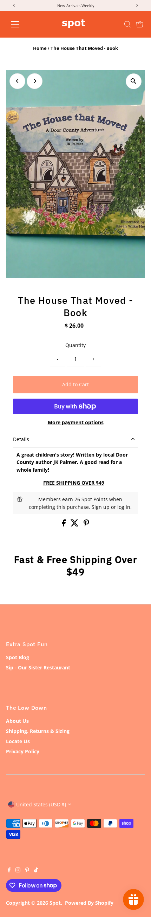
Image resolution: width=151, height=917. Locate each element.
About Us (17, 721)
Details (21, 439)
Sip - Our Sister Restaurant (38, 667)
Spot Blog (17, 657)
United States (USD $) (41, 804)
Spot (55, 902)
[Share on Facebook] (64, 524)
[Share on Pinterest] (86, 524)
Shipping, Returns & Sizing (38, 731)
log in (123, 507)
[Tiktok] (36, 870)
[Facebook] (9, 870)
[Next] (34, 81)
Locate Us (18, 741)
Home (40, 48)
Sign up (101, 507)
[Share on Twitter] (75, 524)
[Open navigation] (23, 24)
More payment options (76, 422)
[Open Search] (127, 24)
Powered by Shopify (89, 902)
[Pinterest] (27, 870)
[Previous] (17, 81)
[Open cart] (139, 24)
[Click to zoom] (134, 81)
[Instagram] (18, 870)
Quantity (75, 345)
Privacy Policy (22, 751)
